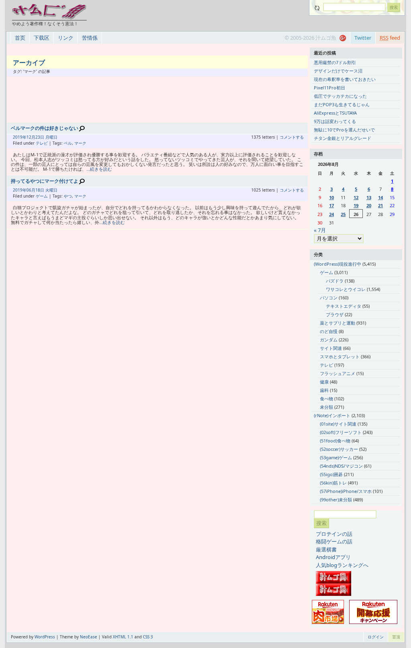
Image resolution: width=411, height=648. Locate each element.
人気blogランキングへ (342, 565)
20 (368, 205)
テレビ (42, 143)
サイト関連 (331, 348)
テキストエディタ (343, 306)
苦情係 (90, 37)
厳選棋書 (326, 549)
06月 (30, 190)
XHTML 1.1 (123, 637)
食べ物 (326, 399)
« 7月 (320, 230)
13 (368, 197)
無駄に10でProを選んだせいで (344, 130)
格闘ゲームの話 (334, 541)
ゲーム (42, 196)
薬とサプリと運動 (337, 323)
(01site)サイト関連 (338, 424)
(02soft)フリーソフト (341, 432)
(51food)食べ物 (335, 441)
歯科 (324, 390)
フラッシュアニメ (337, 373)
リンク (65, 37)
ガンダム (329, 340)
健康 (324, 382)
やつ (68, 196)
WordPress (45, 637)
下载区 (41, 37)
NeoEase (88, 637)
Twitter (362, 37)
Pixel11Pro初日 (329, 88)
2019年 (19, 137)
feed (390, 37)
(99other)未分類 (336, 500)
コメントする (292, 137)
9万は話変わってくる (335, 121)
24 (331, 214)
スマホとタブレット (340, 356)
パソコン (329, 298)
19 (356, 205)
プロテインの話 (334, 533)
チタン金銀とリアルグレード (342, 138)
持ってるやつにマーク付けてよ (44, 181)
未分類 (326, 407)
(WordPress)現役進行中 (337, 264)
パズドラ (335, 281)
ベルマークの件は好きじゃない (44, 128)
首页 (20, 37)
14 (380, 197)
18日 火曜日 (46, 190)
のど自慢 (329, 331)
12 (356, 197)
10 (331, 197)
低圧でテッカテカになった (340, 96)
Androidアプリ (333, 557)
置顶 (396, 637)
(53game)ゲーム (336, 457)
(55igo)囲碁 (331, 474)
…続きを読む (99, 169)
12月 (30, 137)
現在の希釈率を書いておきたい (345, 79)
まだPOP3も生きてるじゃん (342, 104)
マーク (80, 143)
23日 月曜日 (46, 137)
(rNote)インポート (332, 415)
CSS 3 (148, 637)
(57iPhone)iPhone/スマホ (346, 491)
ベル (68, 143)
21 (380, 205)
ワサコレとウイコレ (346, 289)
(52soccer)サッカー (339, 449)
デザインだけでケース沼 (338, 71)
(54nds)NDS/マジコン (341, 466)
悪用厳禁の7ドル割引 (335, 62)
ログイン (376, 637)
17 (331, 205)
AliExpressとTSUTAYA (335, 113)
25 (343, 214)
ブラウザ (335, 314)
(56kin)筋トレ (333, 483)
